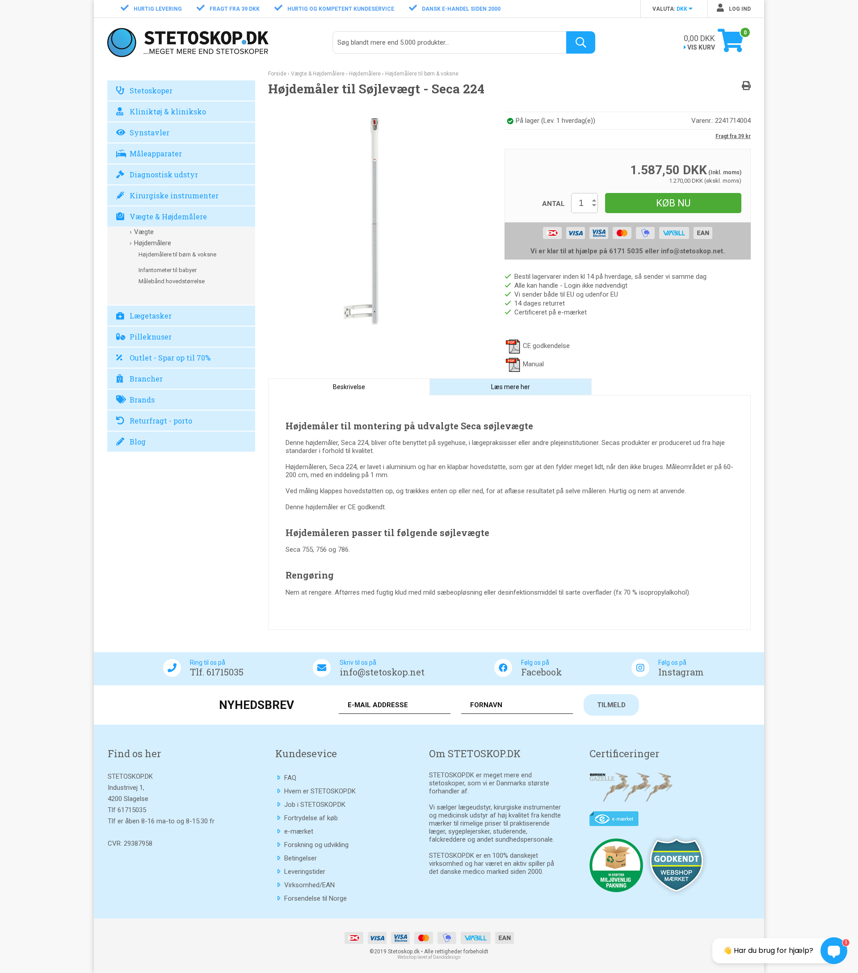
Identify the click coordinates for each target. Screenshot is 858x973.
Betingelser (300, 858)
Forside (277, 74)
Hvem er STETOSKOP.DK (320, 791)
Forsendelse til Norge (315, 898)
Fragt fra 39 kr (733, 136)
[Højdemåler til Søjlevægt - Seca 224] (379, 222)
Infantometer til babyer (168, 270)
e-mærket (298, 831)
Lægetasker (151, 315)
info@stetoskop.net (382, 672)
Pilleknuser (151, 336)
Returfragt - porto (161, 420)
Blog (138, 441)
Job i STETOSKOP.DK (314, 805)
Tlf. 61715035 (217, 672)
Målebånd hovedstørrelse (172, 281)
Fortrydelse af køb (311, 818)
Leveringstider (304, 872)
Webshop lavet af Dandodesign (429, 957)
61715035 (132, 810)
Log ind (739, 9)
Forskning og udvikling (316, 845)
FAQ (290, 778)
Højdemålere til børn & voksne (177, 254)
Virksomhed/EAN (309, 885)
